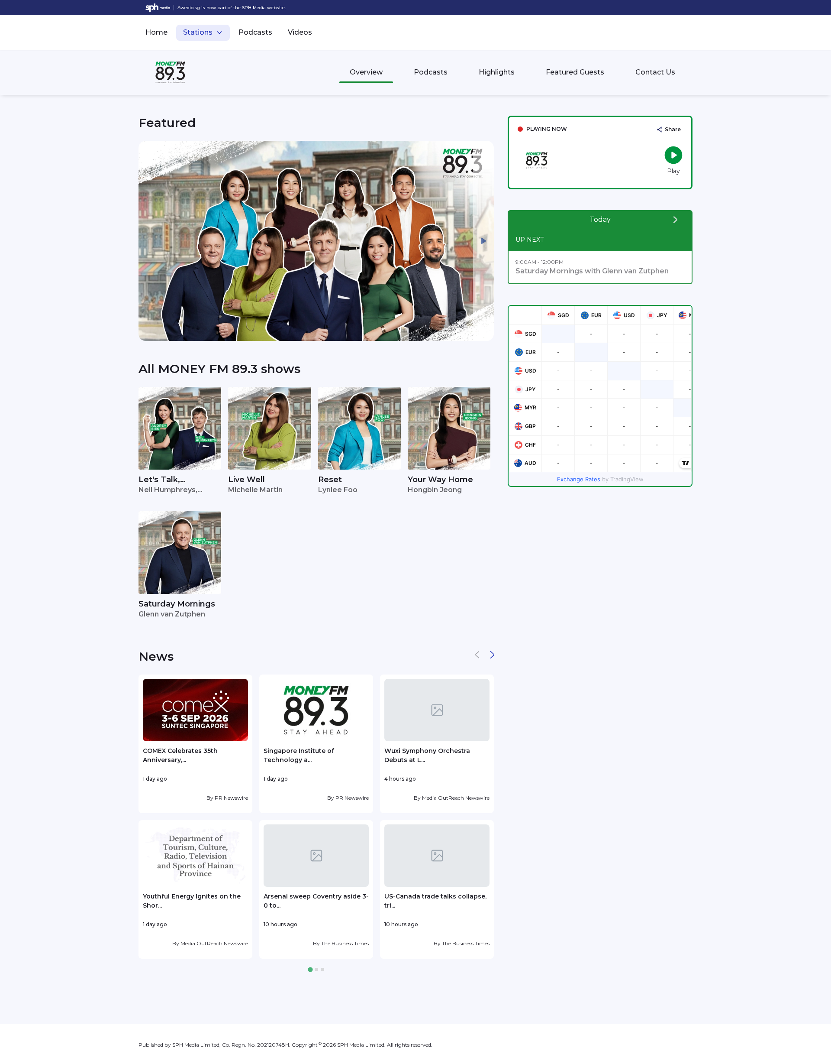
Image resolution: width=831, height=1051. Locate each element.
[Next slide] (483, 241)
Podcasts (255, 32)
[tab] (310, 969)
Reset (330, 479)
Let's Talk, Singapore (159, 480)
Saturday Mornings (176, 604)
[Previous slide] (148, 241)
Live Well (246, 479)
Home (156, 32)
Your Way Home (440, 479)
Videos (300, 32)
